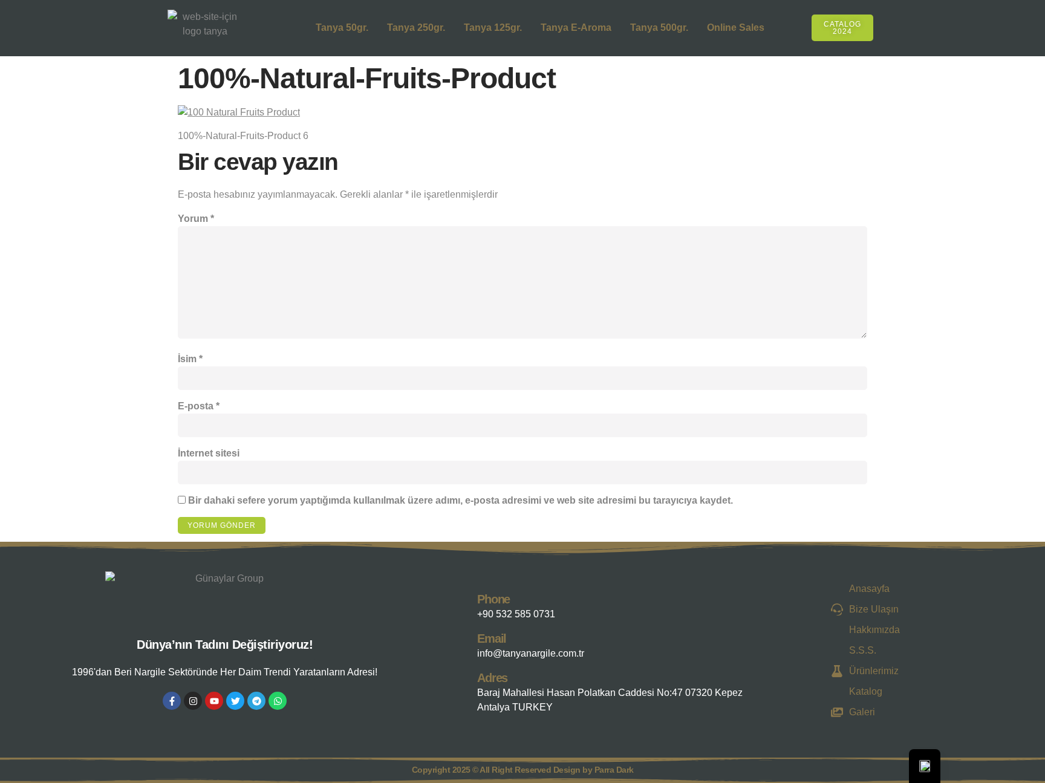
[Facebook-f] (172, 701)
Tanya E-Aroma (576, 27)
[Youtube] (214, 701)
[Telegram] (256, 701)
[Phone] (465, 604)
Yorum (196, 218)
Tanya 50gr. (342, 27)
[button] (887, 25)
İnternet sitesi (208, 453)
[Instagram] (193, 701)
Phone (493, 599)
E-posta (199, 406)
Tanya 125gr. (493, 27)
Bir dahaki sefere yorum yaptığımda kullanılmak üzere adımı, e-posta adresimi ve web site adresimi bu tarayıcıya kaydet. (460, 500)
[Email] (465, 643)
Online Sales (735, 27)
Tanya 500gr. (659, 27)
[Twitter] (235, 701)
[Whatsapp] (278, 701)
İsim (190, 359)
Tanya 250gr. (416, 27)
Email (491, 638)
